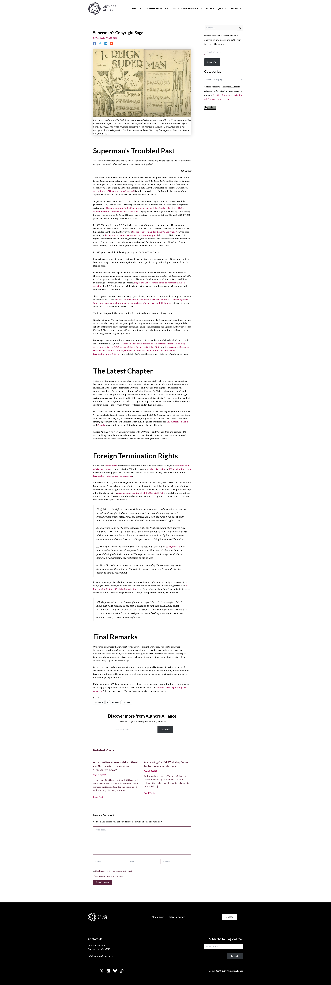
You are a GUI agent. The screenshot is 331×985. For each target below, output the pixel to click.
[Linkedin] (105, 43)
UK (168, 421)
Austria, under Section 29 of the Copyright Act (140, 493)
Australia (174, 421)
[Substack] (121, 971)
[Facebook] (94, 43)
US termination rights (180, 469)
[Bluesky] (115, 971)
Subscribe (165, 729)
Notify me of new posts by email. (109, 876)
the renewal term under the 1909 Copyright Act (155, 231)
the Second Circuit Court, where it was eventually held (131, 235)
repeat (107, 465)
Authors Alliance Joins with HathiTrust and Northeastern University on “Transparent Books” (115, 766)
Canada (101, 425)
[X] (101, 971)
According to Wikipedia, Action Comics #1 (114, 191)
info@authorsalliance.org (100, 956)
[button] (140, 8)
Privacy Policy (177, 916)
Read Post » (99, 797)
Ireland (184, 421)
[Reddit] (111, 43)
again (114, 465)
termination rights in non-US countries (112, 476)
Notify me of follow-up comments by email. (114, 871)
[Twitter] (100, 43)
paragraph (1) (173, 546)
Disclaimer (158, 916)
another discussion (155, 469)
